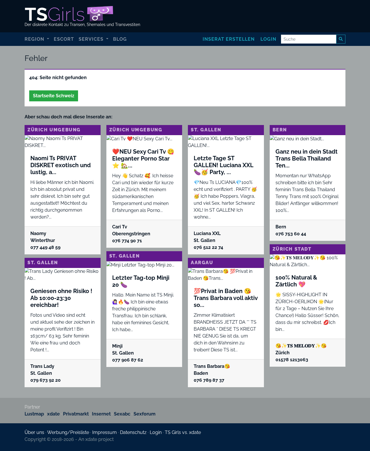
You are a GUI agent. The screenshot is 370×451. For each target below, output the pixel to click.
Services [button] (92, 39)
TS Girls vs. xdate (183, 432)
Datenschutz (133, 432)
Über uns (34, 432)
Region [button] (35, 39)
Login (268, 39)
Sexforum (145, 414)
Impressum (104, 432)
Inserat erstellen (229, 39)
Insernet (101, 414)
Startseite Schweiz (53, 95)
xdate (53, 414)
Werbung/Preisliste (68, 432)
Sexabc (122, 414)
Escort (64, 39)
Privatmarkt (76, 414)
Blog (120, 39)
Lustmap (34, 414)
